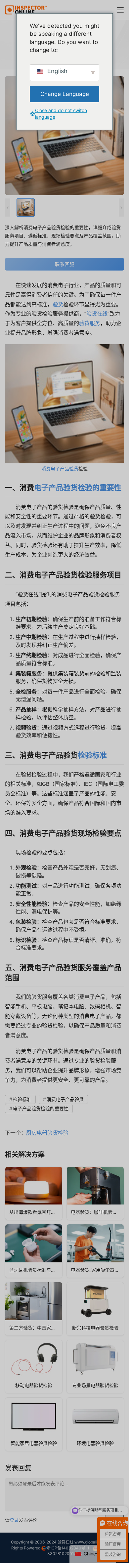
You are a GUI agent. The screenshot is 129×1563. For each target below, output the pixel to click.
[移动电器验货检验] (33, 1366)
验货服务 (89, 323)
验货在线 (97, 313)
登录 (14, 1520)
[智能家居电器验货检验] (33, 1424)
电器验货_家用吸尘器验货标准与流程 (97, 1270)
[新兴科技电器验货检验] (95, 1308)
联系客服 (64, 264)
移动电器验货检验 (33, 1385)
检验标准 (92, 755)
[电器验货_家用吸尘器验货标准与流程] (95, 1251)
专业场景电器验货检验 (95, 1385)
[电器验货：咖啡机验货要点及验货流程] (95, 1193)
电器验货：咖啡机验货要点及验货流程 (97, 1212)
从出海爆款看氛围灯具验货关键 (35, 1212)
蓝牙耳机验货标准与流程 (34, 1270)
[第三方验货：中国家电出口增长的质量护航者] (33, 1308)
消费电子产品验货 (59, 468)
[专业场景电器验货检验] (95, 1366)
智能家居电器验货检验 (34, 1443)
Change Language (64, 94)
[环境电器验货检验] (95, 1424)
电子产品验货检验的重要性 (77, 487)
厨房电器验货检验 (47, 1132)
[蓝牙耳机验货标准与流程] (33, 1251)
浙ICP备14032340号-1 (68, 1547)
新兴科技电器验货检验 (95, 1328)
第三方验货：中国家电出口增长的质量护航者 (35, 1328)
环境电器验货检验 (95, 1443)
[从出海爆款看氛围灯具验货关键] (33, 1193)
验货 (58, 304)
